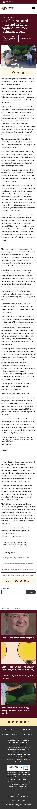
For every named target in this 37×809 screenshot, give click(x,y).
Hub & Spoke (21, 800)
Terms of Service (9, 804)
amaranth (19, 542)
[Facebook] (13, 73)
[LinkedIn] (23, 73)
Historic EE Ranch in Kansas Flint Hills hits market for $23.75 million (18, 570)
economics (6, 544)
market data (24, 772)
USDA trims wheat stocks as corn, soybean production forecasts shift (18, 564)
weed (23, 546)
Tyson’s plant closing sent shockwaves (15, 558)
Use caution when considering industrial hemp (18, 575)
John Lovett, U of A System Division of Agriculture (9, 38)
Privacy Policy (18, 804)
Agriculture (11, 542)
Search (31, 593)
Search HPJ (5, 589)
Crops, (3, 17)
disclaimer (22, 789)
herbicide (19, 544)
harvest (13, 544)
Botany (25, 542)
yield (27, 546)
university (18, 546)
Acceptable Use (28, 804)
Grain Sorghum (10, 17)
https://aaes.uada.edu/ (15, 536)
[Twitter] (18, 73)
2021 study (29, 409)
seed (12, 546)
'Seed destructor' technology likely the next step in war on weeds (16, 710)
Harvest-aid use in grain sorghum (17, 637)
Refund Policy (18, 805)
